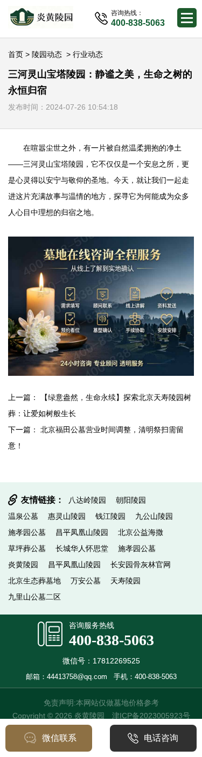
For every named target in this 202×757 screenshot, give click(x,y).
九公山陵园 (154, 516)
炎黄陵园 (23, 564)
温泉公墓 (23, 516)
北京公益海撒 (140, 532)
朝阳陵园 (131, 500)
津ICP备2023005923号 (151, 715)
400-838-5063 (111, 640)
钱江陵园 (110, 516)
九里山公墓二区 (34, 596)
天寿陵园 (125, 580)
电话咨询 (161, 737)
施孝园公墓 (27, 532)
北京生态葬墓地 (34, 580)
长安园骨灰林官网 (140, 564)
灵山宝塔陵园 (60, 164)
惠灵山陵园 (67, 516)
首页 (15, 54)
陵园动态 (47, 54)
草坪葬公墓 (27, 548)
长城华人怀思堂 (81, 548)
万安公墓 (86, 580)
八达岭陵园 (87, 500)
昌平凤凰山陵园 (81, 532)
